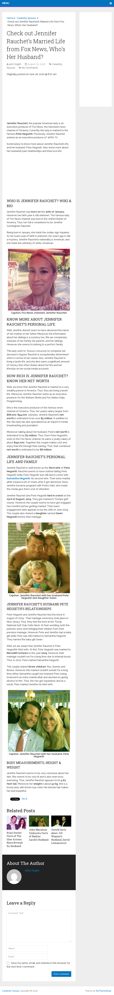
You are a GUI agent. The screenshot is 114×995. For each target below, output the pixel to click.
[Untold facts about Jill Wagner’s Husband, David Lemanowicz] (61, 821)
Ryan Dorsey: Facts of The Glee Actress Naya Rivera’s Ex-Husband (15, 839)
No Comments (30, 67)
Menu (5, 3)
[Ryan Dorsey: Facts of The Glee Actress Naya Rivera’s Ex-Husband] (17, 823)
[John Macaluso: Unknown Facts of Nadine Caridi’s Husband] (39, 821)
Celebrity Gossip (10, 991)
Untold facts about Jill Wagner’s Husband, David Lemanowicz (60, 836)
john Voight (15, 64)
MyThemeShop (103, 991)
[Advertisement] (39, 99)
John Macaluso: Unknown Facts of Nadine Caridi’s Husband (39, 834)
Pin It (24, 798)
